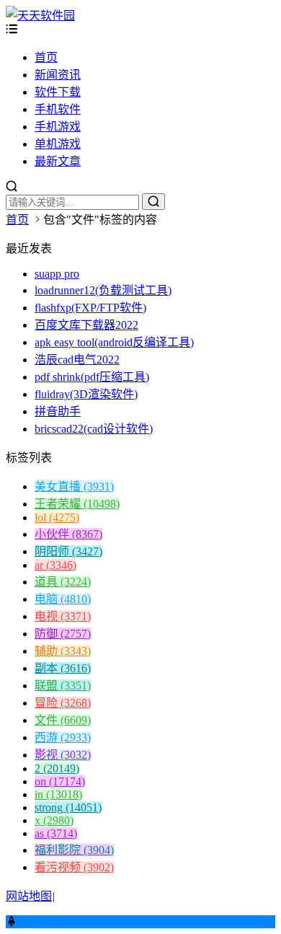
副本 (63, 668)
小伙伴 (68, 534)
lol (57, 517)
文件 (63, 720)
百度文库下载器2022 (86, 325)
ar (55, 565)
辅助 (63, 651)
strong (68, 807)
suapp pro (57, 274)
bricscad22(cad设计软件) (94, 429)
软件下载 (58, 92)
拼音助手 (58, 411)
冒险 (63, 703)
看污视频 (74, 867)
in (58, 794)
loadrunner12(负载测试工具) (103, 290)
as (56, 833)
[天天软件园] (40, 15)
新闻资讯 (58, 75)
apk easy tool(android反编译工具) (114, 342)
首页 (46, 57)
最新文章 (58, 161)
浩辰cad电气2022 (77, 359)
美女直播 (74, 486)
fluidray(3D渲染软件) (86, 394)
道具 (63, 582)
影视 (63, 755)
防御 (63, 633)
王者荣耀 (77, 504)
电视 (63, 616)
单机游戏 (58, 144)
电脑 (63, 599)
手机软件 (58, 109)
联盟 (63, 685)
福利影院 (74, 850)
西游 (63, 737)
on (60, 781)
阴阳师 (68, 551)
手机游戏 (58, 126)
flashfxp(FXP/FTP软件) (90, 307)
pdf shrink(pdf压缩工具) (92, 377)
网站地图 (29, 896)
